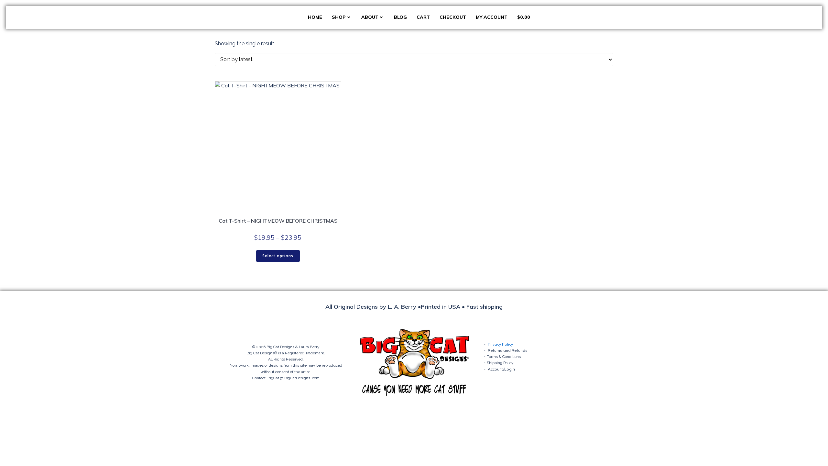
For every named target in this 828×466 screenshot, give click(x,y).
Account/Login (501, 369)
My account (491, 17)
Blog (400, 17)
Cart (423, 17)
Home (315, 17)
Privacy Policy (500, 344)
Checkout (453, 17)
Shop (339, 17)
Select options (277, 256)
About (369, 17)
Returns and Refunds (508, 350)
